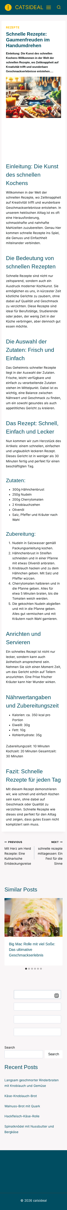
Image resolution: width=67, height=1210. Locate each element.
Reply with (55, 995)
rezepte (12, 27)
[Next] (57, 931)
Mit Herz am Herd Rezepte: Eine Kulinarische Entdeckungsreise (17, 853)
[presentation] (33, 917)
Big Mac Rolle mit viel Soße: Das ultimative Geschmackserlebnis (32, 949)
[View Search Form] (59, 7)
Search (9, 1047)
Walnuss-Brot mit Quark (22, 1106)
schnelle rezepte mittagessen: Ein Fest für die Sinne (50, 853)
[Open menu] (48, 7)
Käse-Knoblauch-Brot (20, 1096)
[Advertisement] (33, 139)
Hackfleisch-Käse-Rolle (21, 1116)
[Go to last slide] (10, 931)
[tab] (26, 969)
